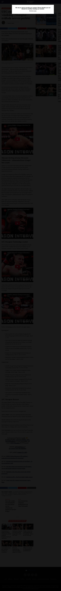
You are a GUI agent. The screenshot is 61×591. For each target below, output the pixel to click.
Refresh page (32, 10)
